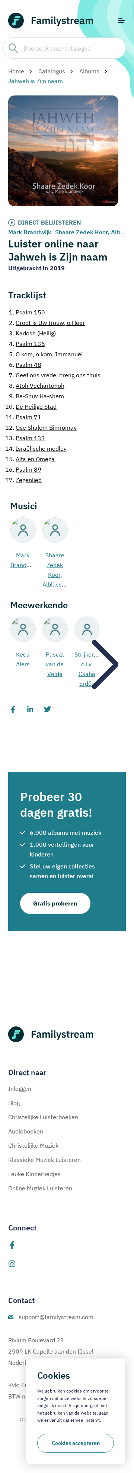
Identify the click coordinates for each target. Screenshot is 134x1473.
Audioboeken (25, 1131)
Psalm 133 (25, 438)
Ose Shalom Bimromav (41, 427)
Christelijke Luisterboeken (43, 1117)
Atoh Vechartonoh (36, 385)
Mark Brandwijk (29, 232)
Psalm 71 (23, 417)
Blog (14, 1103)
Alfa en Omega (30, 459)
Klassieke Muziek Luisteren (44, 1159)
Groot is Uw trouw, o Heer (47, 322)
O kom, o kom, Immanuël (46, 354)
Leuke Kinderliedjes (34, 1174)
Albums (89, 71)
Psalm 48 (25, 364)
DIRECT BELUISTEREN (49, 222)
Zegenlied (23, 480)
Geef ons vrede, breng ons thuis (54, 375)
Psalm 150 (27, 312)
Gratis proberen (55, 903)
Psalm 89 (23, 469)
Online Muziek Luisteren (40, 1188)
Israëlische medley (36, 448)
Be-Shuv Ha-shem (36, 396)
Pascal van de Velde (55, 664)
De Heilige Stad (31, 406)
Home (16, 71)
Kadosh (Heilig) (32, 333)
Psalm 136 (27, 343)
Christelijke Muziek (33, 1145)
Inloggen (19, 1088)
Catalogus (51, 71)
